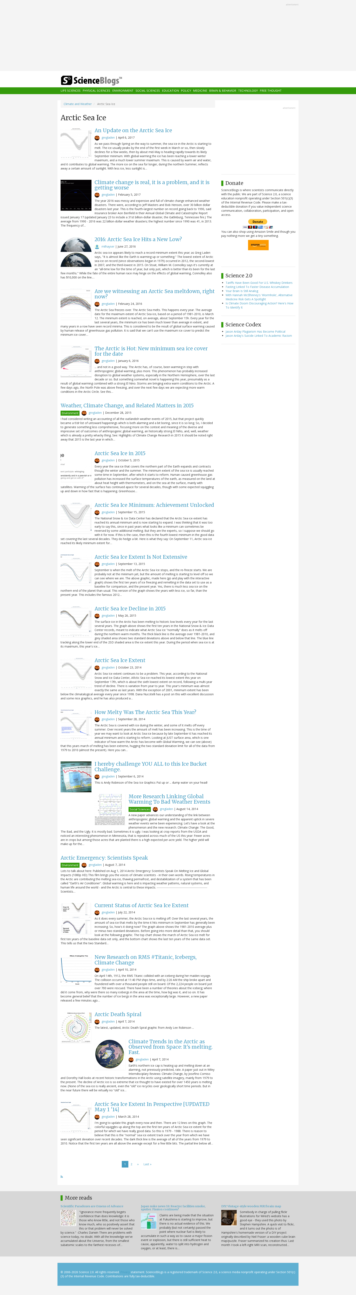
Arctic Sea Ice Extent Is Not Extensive (141, 557)
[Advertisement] (178, 36)
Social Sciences (148, 90)
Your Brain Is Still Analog (242, 291)
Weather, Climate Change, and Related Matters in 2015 (127, 405)
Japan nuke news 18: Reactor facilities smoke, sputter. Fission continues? (173, 1207)
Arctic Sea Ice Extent (120, 660)
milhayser (108, 246)
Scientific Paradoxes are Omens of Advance (92, 1206)
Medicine (200, 90)
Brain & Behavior (222, 90)
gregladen (108, 137)
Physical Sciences (96, 90)
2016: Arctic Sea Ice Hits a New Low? (138, 239)
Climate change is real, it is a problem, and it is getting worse (152, 185)
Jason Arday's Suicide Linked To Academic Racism (259, 336)
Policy (186, 90)
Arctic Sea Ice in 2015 (120, 453)
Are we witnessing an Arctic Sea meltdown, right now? (155, 294)
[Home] (100, 81)
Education (170, 90)
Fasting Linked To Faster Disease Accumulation (257, 287)
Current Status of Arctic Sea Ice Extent (142, 905)
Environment (123, 90)
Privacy (125, 1272)
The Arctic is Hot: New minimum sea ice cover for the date (151, 351)
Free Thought (271, 90)
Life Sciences (71, 90)
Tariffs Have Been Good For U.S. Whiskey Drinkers (259, 283)
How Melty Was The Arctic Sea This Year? (145, 712)
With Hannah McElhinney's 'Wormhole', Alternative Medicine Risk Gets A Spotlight (259, 297)
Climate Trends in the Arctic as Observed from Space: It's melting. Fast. (171, 1047)
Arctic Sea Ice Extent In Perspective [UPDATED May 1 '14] (152, 1107)
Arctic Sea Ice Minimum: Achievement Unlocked (154, 505)
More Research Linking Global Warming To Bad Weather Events (169, 799)
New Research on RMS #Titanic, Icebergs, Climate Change (146, 960)
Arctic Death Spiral (118, 1014)
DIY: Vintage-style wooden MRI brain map (251, 1206)
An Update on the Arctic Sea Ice (133, 130)
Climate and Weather (78, 104)
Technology (248, 90)
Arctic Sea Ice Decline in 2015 (130, 608)
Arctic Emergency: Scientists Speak (104, 858)
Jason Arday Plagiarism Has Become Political (255, 331)
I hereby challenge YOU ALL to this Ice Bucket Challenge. (151, 767)
